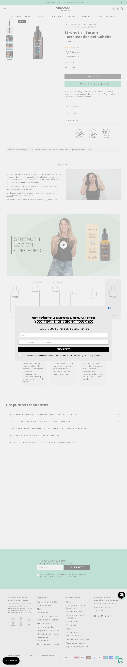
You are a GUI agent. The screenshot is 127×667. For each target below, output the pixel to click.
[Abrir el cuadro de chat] (121, 595)
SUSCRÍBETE (63, 349)
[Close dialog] (109, 308)
